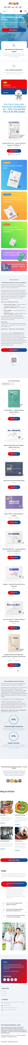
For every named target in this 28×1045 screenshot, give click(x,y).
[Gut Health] (6, 807)
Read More (14, 59)
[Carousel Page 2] (10, 154)
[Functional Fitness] (6, 833)
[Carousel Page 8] (19, 154)
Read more (14, 75)
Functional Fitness (4, 841)
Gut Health (3, 815)
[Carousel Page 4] (13, 154)
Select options (14, 151)
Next (18, 671)
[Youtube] (12, 979)
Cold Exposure (18, 841)
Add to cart (14, 418)
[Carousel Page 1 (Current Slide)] (9, 154)
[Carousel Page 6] (16, 154)
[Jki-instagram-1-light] (8, 979)
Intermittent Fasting (20, 815)
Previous (10, 671)
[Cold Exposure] (21, 833)
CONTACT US (14, 1035)
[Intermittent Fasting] (21, 807)
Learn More (5, 92)
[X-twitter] (4, 979)
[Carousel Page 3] (12, 154)
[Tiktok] (15, 979)
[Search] (14, 11)
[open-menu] (25, 11)
